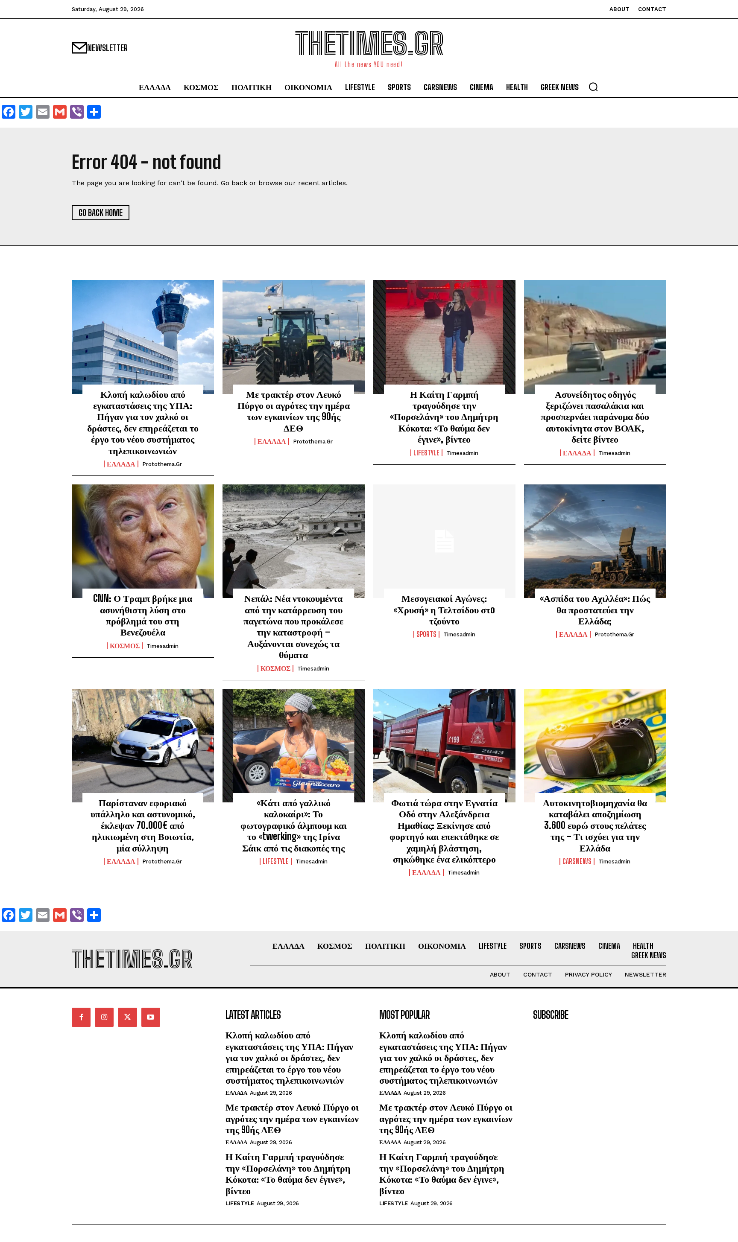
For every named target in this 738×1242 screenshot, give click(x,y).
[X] (127, 1017)
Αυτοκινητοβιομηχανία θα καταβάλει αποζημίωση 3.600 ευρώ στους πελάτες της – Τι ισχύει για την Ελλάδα (595, 825)
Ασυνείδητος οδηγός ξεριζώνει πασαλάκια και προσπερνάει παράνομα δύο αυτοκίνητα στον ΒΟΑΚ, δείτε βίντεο (595, 416)
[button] (593, 86)
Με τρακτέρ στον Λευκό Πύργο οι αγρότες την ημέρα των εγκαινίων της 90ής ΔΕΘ (293, 411)
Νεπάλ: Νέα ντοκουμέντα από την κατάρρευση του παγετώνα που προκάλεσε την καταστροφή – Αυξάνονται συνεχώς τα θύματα (293, 626)
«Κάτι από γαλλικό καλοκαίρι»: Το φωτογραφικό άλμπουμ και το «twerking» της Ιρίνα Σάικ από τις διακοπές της (293, 825)
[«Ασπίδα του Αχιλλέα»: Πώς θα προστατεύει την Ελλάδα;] (595, 541)
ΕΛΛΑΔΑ (121, 464)
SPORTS (426, 634)
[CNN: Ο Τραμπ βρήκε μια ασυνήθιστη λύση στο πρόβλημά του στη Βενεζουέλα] (143, 541)
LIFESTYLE (426, 452)
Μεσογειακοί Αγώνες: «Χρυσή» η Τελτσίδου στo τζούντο (444, 609)
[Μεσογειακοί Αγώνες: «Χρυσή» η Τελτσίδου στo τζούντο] (444, 541)
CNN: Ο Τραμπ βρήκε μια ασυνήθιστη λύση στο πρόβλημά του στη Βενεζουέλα (142, 615)
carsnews (577, 861)
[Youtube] (150, 1017)
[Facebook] (81, 1017)
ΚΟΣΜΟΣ (125, 645)
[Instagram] (104, 1017)
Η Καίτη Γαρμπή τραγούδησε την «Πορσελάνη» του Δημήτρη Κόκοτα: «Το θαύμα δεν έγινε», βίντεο (444, 416)
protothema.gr (162, 464)
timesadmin (462, 453)
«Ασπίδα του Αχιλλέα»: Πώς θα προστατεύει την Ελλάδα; (595, 609)
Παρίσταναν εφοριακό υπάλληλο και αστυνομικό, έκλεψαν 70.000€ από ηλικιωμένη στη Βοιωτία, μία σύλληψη (143, 825)
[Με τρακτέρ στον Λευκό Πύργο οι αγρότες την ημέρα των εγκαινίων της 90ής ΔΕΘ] (294, 337)
